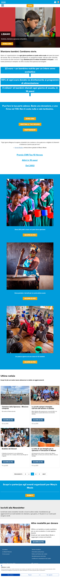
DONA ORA (7, 44)
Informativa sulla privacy (38, 552)
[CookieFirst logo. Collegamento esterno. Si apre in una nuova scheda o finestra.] (1, 565)
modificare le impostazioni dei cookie (41, 558)
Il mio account (6, 554)
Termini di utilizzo (36, 549)
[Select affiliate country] (58, 2)
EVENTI (30, 495)
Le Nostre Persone (7, 552)
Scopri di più (30, 235)
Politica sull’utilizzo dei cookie (39, 554)
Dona (30, 5)
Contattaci (5, 549)
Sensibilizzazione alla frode (39, 556)
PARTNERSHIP (30, 130)
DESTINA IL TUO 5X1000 (30, 124)
